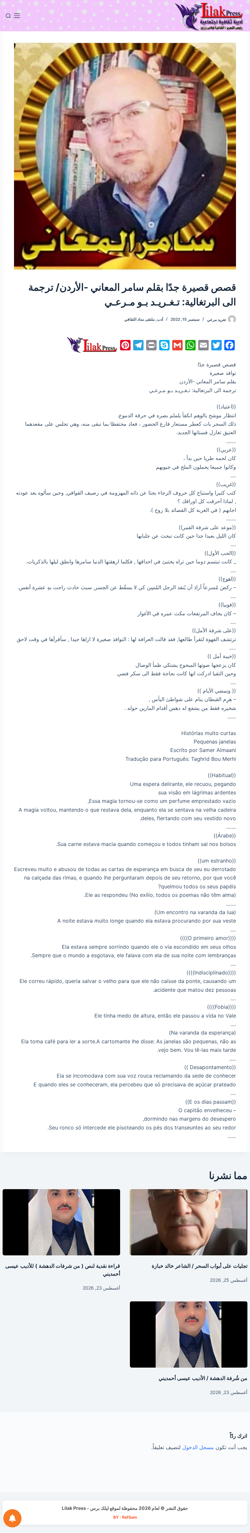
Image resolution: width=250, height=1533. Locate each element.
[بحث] (8, 15)
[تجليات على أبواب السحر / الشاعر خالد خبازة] (188, 1222)
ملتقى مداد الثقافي (139, 319)
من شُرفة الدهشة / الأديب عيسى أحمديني (203, 1378)
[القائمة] (17, 16)
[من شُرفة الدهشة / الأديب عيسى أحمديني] (188, 1334)
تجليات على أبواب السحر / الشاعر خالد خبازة (199, 1266)
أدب (160, 319)
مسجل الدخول (198, 1447)
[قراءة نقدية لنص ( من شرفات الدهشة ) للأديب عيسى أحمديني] (61, 1222)
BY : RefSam (125, 1517)
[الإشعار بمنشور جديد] (12, 1518)
